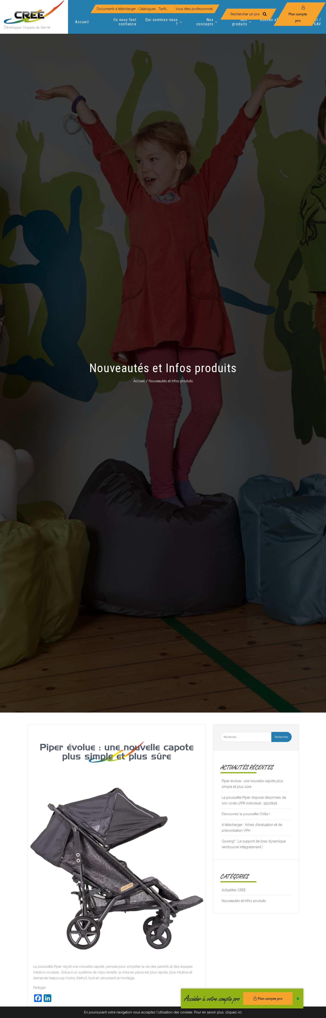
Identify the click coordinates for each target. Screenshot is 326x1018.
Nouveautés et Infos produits (244, 901)
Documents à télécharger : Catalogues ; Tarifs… (132, 9)
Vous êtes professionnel (194, 9)
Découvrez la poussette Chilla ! (246, 814)
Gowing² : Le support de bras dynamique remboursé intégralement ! (254, 844)
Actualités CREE (234, 890)
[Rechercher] (264, 14)
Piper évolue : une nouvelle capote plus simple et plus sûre (117, 751)
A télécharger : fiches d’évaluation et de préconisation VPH (252, 827)
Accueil (139, 381)
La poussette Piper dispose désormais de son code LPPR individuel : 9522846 (254, 800)
